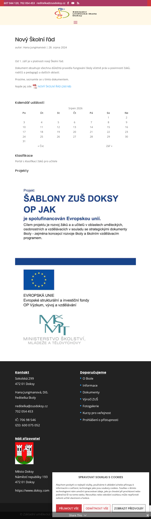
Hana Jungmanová (34, 47)
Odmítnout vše (97, 508)
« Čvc (41, 146)
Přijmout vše (69, 508)
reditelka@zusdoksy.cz (31, 406)
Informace (90, 385)
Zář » (109, 146)
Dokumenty (91, 392)
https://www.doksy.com (32, 490)
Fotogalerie (91, 406)
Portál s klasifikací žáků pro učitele (36, 161)
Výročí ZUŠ (90, 399)
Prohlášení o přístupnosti (100, 420)
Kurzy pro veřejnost (97, 413)
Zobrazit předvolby (128, 508)
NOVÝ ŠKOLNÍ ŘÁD (49, 86)
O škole (88, 378)
